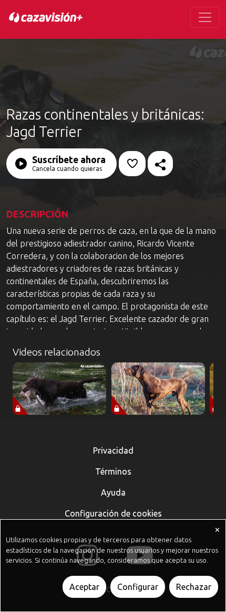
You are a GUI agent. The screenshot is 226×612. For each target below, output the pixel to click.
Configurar (137, 587)
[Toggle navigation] (205, 17)
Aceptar (84, 587)
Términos (113, 471)
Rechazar (193, 587)
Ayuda (113, 492)
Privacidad (113, 450)
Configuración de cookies (113, 513)
